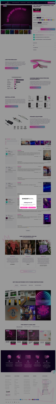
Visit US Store (24, 207)
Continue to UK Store (32, 207)
